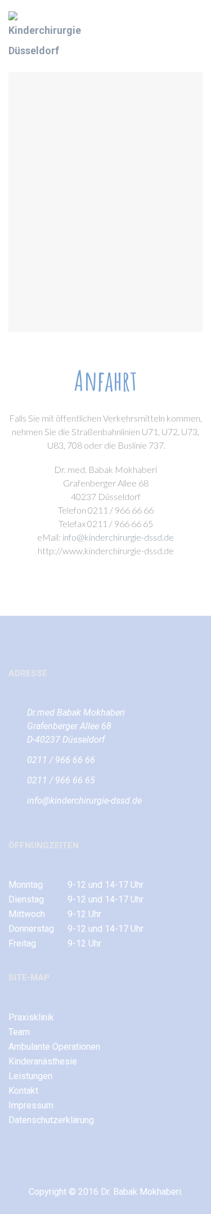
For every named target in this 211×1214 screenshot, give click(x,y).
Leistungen (30, 1076)
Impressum (30, 1105)
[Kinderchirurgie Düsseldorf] (47, 36)
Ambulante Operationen (54, 1046)
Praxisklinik (31, 1017)
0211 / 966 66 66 (61, 760)
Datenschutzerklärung (51, 1120)
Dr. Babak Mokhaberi (141, 1191)
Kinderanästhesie (42, 1061)
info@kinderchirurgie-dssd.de (118, 537)
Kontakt (23, 1090)
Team (19, 1032)
